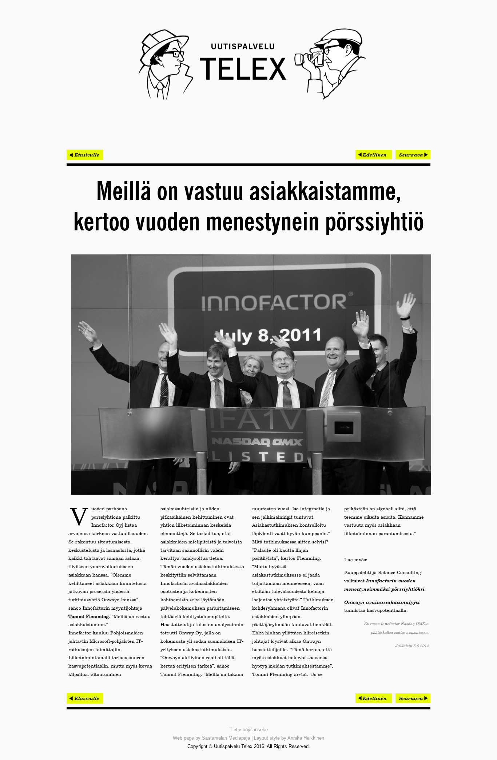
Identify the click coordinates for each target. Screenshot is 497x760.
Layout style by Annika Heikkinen (289, 738)
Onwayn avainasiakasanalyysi (382, 602)
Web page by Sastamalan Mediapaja (211, 738)
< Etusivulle (84, 155)
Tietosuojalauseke (249, 729)
